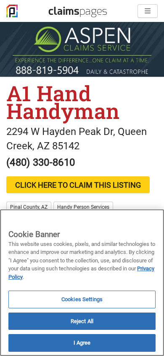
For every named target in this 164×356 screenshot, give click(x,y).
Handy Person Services (83, 207)
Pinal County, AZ (29, 207)
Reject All (82, 321)
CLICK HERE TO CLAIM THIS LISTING (78, 185)
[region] (82, 282)
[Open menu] (148, 11)
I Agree (82, 343)
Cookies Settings (82, 299)
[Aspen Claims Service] (82, 49)
